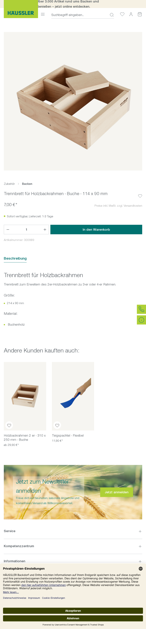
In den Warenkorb (96, 229)
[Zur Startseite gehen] (21, 9)
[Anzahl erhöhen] (45, 229)
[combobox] (79, 15)
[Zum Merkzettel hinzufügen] (140, 193)
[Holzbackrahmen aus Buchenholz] (73, 101)
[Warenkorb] (139, 14)
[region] (73, 101)
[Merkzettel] (122, 14)
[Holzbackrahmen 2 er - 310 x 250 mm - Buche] (25, 396)
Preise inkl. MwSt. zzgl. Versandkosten (118, 206)
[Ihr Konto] (131, 14)
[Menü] (43, 14)
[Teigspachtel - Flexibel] (73, 396)
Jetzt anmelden (117, 492)
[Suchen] (110, 15)
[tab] (15, 258)
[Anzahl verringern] (8, 229)
